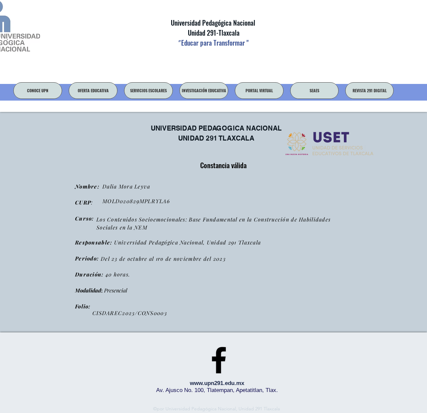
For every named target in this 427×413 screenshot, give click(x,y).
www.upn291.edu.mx (217, 383)
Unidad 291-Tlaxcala (213, 33)
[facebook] (219, 360)
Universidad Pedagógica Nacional (213, 23)
